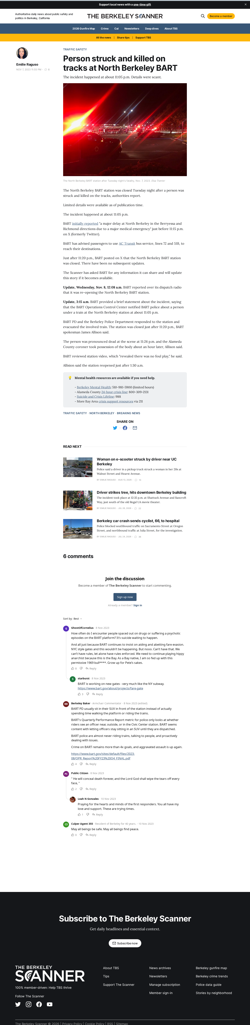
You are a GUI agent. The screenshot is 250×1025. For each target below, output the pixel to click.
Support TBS (143, 37)
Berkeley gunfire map (211, 968)
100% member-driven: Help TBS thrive (43, 987)
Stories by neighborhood (214, 993)
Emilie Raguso (27, 64)
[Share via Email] (135, 428)
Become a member (221, 16)
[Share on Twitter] (115, 428)
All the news (103, 37)
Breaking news (128, 413)
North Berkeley (101, 413)
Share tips (123, 37)
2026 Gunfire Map (83, 28)
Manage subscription (164, 985)
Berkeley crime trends (212, 976)
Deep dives (152, 28)
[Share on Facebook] (125, 428)
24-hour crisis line (114, 392)
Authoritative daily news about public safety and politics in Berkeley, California (44, 16)
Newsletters (131, 28)
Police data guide (208, 985)
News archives (160, 968)
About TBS (171, 28)
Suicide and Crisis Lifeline (95, 397)
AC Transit (127, 243)
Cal (116, 28)
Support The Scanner (118, 985)
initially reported (85, 223)
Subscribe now (127, 943)
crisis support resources (116, 401)
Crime (105, 28)
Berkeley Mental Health (94, 387)
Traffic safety (75, 49)
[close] (246, 4)
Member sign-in (161, 993)
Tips (106, 976)
